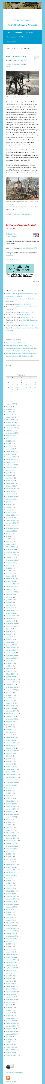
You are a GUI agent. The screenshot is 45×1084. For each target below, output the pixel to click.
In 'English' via (10, 234)
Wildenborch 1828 (27, 312)
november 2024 (11, 459)
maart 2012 (10, 862)
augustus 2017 (11, 690)
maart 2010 (10, 920)
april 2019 (9, 637)
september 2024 (11, 465)
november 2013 (11, 809)
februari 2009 (10, 954)
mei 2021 (9, 570)
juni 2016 (9, 727)
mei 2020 (9, 602)
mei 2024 (9, 475)
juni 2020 (9, 600)
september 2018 (11, 655)
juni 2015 (9, 758)
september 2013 (11, 814)
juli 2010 (9, 909)
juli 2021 (9, 565)
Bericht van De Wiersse (23, 304)
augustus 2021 (11, 562)
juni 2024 (9, 472)
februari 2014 (10, 801)
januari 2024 (10, 486)
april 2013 (9, 827)
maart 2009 (10, 952)
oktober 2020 (10, 589)
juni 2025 (9, 441)
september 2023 (11, 496)
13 (8, 385)
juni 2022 (9, 536)
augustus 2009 (11, 938)
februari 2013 (10, 833)
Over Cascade (18, 32)
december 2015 (11, 743)
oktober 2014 (10, 780)
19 (35, 385)
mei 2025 (9, 443)
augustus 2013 (11, 817)
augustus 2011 (11, 875)
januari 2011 (10, 893)
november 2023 (11, 491)
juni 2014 (9, 790)
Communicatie (11, 37)
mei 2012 (9, 856)
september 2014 (11, 782)
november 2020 (11, 586)
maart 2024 (10, 480)
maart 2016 (10, 735)
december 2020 (11, 584)
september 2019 (11, 623)
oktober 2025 (10, 430)
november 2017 (11, 682)
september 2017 (11, 687)
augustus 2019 (11, 626)
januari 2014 (10, 803)
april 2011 (9, 886)
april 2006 (9, 1044)
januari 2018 (10, 676)
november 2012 (11, 840)
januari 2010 (10, 925)
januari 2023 (10, 517)
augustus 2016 (11, 721)
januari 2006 (10, 1052)
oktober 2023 (10, 494)
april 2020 (9, 605)
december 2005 (11, 1055)
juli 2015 (9, 756)
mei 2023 (9, 507)
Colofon (21, 37)
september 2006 (11, 1031)
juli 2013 (9, 819)
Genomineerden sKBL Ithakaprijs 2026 (19, 356)
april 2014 (9, 795)
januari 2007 (10, 1021)
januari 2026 (10, 422)
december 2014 (11, 774)
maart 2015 (10, 766)
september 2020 (11, 592)
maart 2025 (10, 449)
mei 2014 (9, 793)
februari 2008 (10, 986)
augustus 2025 (11, 435)
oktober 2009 (10, 933)
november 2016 (11, 713)
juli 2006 (9, 1036)
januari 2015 (10, 772)
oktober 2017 (10, 684)
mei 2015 (9, 761)
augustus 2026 (11, 404)
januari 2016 (10, 740)
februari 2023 (10, 515)
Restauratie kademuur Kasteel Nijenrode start (21, 353)
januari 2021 (10, 581)
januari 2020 (10, 613)
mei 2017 (9, 698)
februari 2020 (10, 610)
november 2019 (11, 618)
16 (21, 385)
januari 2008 (10, 989)
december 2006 (11, 1023)
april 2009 (9, 949)
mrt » (31, 392)
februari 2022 (10, 547)
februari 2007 (10, 1018)
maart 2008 (10, 983)
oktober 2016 (10, 716)
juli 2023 (9, 502)
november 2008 (11, 962)
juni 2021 (9, 568)
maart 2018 (10, 671)
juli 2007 (9, 1005)
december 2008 (11, 960)
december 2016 (11, 711)
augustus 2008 (11, 970)
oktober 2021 (10, 557)
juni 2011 (9, 880)
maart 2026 (10, 417)
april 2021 (9, 573)
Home (8, 32)
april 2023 (9, 510)
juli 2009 (9, 941)
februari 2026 (10, 420)
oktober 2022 (10, 525)
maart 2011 (10, 888)
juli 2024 (9, 470)
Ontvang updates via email (14, 1072)
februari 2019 (10, 642)
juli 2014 (9, 788)
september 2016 (11, 719)
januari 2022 (10, 549)
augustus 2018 (11, 658)
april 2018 (9, 668)
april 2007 (9, 1013)
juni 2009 (9, 944)
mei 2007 (9, 1010)
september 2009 (11, 936)
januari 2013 (10, 835)
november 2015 (11, 745)
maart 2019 (10, 639)
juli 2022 (9, 533)
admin (8, 66)
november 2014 (11, 777)
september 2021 (11, 560)
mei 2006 (9, 1042)
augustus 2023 (11, 499)
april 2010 (9, 917)
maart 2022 (10, 544)
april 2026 (9, 414)
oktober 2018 (10, 653)
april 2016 (9, 732)
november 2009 (11, 931)
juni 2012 (9, 854)
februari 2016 (10, 737)
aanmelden (9, 255)
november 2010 (11, 899)
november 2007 (11, 994)
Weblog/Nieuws (11, 42)
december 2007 (11, 991)
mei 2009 (9, 946)
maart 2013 (10, 830)
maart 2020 (10, 607)
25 (30, 387)
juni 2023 (9, 504)
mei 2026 (9, 412)
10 (26, 382)
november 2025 (11, 427)
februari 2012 (10, 864)
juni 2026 (9, 409)
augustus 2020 (11, 594)
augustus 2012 (11, 848)
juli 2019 (9, 629)
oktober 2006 (10, 1028)
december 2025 (11, 425)
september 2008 (11, 967)
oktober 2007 (10, 997)
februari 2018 (10, 674)
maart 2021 (10, 576)
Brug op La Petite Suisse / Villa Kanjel (19, 345)
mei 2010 (9, 915)
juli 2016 (9, 724)
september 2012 (11, 846)
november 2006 (11, 1026)
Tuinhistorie (17, 214)
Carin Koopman (11, 293)
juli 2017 (9, 692)
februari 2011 (10, 891)
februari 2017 (10, 705)
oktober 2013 (10, 811)
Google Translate (11, 236)
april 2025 (9, 446)
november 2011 (11, 872)
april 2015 (9, 764)
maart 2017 (10, 703)
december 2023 (11, 488)
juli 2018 (9, 660)
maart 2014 (10, 798)
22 (17, 387)
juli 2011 (9, 878)
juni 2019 (9, 631)
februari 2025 (10, 451)
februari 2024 (10, 483)
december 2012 (11, 838)
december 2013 (11, 806)
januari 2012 (10, 867)
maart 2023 (10, 512)
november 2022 (11, 523)
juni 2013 (9, 822)
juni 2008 (9, 976)
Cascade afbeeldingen (12, 260)
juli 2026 (9, 406)
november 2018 (11, 650)
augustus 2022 (11, 531)
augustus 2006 (11, 1034)
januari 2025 (10, 454)
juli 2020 (9, 597)
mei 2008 (9, 978)
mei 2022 (9, 539)
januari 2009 (10, 957)
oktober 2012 (10, 843)
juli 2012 (9, 851)
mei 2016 (9, 729)
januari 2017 (10, 708)
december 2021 (11, 552)
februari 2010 (10, 923)
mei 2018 (9, 666)
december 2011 (11, 870)
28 (12, 389)
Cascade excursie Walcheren (15, 343)
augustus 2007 (11, 1002)
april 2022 (9, 541)
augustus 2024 (11, 467)
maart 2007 (10, 1015)
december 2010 (11, 896)
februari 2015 (10, 769)
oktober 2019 (10, 621)
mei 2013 (9, 825)
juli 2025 (9, 438)
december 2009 (11, 928)
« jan (12, 392)
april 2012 (9, 859)
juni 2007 (9, 1007)
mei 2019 (9, 634)
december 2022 (11, 520)
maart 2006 (10, 1047)
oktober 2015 (10, 748)
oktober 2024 (10, 462)
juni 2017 (9, 695)
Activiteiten (29, 32)
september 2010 (11, 904)
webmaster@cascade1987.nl (28, 248)
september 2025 (11, 433)
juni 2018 (9, 663)
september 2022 (11, 528)
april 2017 (9, 700)
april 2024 (9, 478)
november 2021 (11, 555)
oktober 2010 (10, 901)
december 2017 (11, 679)
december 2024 (11, 457)
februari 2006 (10, 1050)
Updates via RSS (11, 1081)
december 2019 (11, 615)
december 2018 (11, 647)
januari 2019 (10, 645)
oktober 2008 (10, 965)
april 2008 (9, 981)
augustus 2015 (11, 753)
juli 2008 (9, 973)
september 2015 (11, 750)
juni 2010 (9, 912)
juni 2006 (9, 1039)
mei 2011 (9, 883)
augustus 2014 (11, 785)
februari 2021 (10, 578)
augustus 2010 (11, 907)
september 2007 (11, 999)
